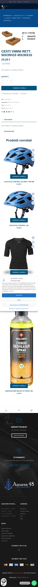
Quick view (33, 150)
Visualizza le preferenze (19, 305)
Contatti (22, 514)
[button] (34, 35)
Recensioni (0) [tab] (9, 131)
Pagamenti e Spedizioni (8, 536)
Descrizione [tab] (8, 119)
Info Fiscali (4, 541)
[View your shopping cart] (3, 8)
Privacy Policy (5, 531)
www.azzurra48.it (18, 573)
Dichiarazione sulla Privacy (22, 308)
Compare (24, 94)
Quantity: (5, 76)
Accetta (19, 295)
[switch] (3, 584)
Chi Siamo (23, 509)
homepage (8, 15)
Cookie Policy (12, 308)
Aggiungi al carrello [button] (19, 176)
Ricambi (30, 15)
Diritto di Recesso (6, 538)
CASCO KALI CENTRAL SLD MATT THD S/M (19, 181)
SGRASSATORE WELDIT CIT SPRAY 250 (19, 391)
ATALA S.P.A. (7, 105)
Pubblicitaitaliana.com (23, 577)
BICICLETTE (19, 15)
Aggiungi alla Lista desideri (10, 94)
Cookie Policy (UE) (6, 528)
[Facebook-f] (19, 550)
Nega (19, 300)
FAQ (21, 516)
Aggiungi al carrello (19, 88)
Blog (21, 519)
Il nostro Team (24, 511)
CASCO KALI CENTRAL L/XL (19, 225)
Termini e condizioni (7, 533)
